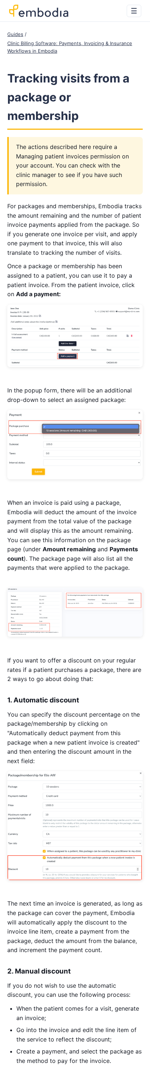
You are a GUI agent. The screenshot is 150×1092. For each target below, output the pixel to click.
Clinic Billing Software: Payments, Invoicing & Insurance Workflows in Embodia (69, 47)
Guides (15, 34)
